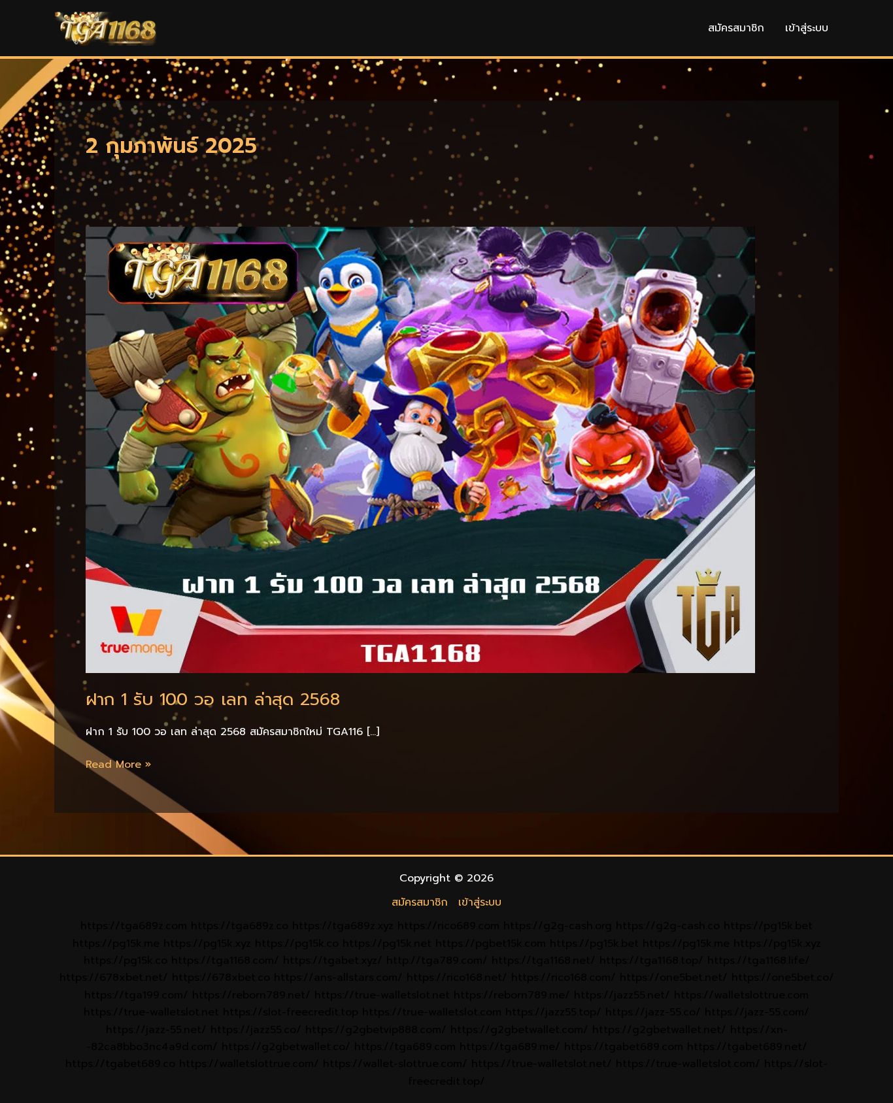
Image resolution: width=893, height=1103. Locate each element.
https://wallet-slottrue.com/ (395, 1064)
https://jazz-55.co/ (653, 1012)
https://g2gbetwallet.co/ (286, 1047)
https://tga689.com (405, 1047)
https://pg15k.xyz (207, 943)
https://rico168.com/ (563, 977)
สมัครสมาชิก (736, 28)
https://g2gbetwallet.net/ (659, 1030)
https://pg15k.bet (768, 926)
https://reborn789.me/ (512, 995)
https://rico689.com (448, 926)
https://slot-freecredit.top (290, 1012)
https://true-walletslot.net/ (541, 1064)
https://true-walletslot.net (382, 995)
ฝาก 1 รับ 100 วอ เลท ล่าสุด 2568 (213, 699)
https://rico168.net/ (457, 977)
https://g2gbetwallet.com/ (519, 1030)
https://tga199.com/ (136, 995)
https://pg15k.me (116, 943)
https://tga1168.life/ (758, 960)
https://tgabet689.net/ (747, 1047)
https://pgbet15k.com (490, 943)
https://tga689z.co (239, 926)
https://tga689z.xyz (343, 926)
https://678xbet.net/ (113, 977)
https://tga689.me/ (510, 1047)
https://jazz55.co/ (256, 1030)
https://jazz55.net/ (622, 995)
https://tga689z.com (133, 926)
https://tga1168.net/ (544, 960)
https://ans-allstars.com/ (338, 977)
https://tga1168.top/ (651, 960)
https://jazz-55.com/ (757, 1012)
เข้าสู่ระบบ (806, 28)
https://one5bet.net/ (674, 977)
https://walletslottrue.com (741, 995)
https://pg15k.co (297, 943)
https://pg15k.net (387, 943)
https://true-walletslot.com (431, 1012)
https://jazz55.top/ (553, 1012)
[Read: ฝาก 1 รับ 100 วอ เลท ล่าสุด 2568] (420, 449)
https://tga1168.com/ (225, 960)
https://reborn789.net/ (251, 995)
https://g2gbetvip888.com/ (375, 1030)
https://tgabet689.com (623, 1047)
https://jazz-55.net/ (156, 1030)
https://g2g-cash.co (668, 926)
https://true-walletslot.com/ (688, 1064)
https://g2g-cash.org (557, 926)
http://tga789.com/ (437, 960)
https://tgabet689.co (120, 1064)
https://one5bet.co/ (783, 977)
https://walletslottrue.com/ (249, 1064)
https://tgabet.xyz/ (332, 960)
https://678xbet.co (221, 977)
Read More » (118, 764)
